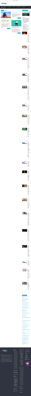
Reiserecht (23, 315)
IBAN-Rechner (21, 386)
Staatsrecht (23, 325)
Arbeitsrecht (25, 299)
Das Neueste (5, 6)
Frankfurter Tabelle (15, 374)
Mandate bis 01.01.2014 (22, 363)
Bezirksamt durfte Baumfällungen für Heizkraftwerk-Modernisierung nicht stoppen (28, 133)
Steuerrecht (27, 325)
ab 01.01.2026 (15, 351)
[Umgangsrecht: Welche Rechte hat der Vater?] (6, 12)
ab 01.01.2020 (15, 358)
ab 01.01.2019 (15, 361)
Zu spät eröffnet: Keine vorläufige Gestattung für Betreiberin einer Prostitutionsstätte (28, 37)
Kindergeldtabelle (15, 370)
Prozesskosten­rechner (21, 352)
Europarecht (26, 303)
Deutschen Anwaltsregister (8, 361)
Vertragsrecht (24, 338)
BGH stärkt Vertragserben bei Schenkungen (28, 263)
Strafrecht (24, 327)
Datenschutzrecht (24, 301)
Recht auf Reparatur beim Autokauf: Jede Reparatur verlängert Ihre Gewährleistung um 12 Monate (28, 63)
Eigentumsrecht (24, 302)
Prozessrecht (25, 314)
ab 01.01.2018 (15, 362)
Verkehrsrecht (18, 6)
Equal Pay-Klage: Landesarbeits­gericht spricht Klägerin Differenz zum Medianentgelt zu (28, 274)
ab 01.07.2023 (21, 373)
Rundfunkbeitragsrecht (24, 316)
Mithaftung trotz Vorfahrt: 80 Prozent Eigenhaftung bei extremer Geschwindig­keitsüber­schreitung (28, 235)
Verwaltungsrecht (25, 339)
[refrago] (2, 7)
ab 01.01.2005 (21, 383)
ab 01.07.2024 (21, 372)
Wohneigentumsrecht (25, 341)
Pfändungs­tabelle (21, 368)
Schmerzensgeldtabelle (15, 391)
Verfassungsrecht (24, 334)
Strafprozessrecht (25, 326)
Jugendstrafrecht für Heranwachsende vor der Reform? (28, 164)
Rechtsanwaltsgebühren (21, 350)
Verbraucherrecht (25, 333)
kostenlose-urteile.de (26, 355)
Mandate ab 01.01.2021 (22, 355)
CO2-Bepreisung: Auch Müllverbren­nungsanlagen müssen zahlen (28, 286)
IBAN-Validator (21, 392)
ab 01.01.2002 (21, 384)
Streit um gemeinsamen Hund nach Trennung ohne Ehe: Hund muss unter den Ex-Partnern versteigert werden (28, 93)
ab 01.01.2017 (15, 363)
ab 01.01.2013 (15, 368)
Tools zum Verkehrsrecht (15, 376)
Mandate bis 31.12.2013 (22, 364)
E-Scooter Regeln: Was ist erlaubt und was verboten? (28, 107)
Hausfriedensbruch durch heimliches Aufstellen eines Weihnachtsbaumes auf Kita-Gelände (28, 190)
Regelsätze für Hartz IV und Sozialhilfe (15, 372)
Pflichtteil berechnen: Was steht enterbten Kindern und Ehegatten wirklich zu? (28, 77)
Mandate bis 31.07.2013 (22, 358)
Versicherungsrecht (25, 336)
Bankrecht (24, 300)
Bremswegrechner (16, 378)
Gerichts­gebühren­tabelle (22, 360)
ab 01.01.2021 (15, 357)
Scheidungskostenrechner (15, 389)
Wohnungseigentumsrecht (25, 342)
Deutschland (21, 387)
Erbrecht (27, 302)
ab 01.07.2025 (21, 371)
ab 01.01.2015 (21, 379)
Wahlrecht (23, 340)
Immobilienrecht (25, 307)
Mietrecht (13, 6)
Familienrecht (9, 6)
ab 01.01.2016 (15, 364)
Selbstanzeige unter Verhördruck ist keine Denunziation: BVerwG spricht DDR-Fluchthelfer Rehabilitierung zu (28, 251)
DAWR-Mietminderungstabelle (27, 359)
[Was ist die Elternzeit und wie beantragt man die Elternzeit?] (16, 20)
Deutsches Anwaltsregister (27, 357)
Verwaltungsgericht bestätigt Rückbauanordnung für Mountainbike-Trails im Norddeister (28, 119)
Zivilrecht (24, 343)
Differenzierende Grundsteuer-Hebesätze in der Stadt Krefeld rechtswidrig (28, 50)
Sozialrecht (23, 323)
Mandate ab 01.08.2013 (22, 356)
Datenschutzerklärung (27, 352)
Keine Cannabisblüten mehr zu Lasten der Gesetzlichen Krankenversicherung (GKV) (26, 20)
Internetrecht (24, 6)
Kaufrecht (27, 308)
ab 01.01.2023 (15, 355)
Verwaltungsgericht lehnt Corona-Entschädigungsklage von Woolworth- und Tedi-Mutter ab (28, 176)
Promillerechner (16, 386)
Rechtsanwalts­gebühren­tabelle (22, 353)
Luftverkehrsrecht (24, 309)
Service (4, 7)
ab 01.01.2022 (15, 356)
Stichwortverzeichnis (27, 350)
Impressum (26, 353)
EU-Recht (23, 303)
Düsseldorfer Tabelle (14, 350)
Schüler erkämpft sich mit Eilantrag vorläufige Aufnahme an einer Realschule (28, 204)
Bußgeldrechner (16, 380)
